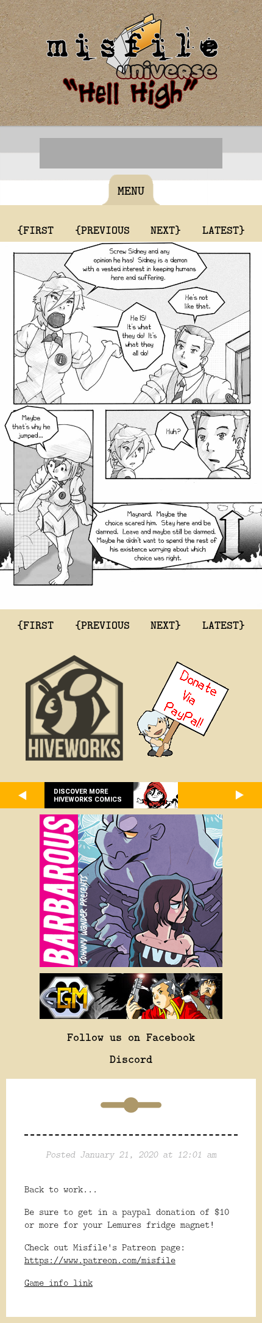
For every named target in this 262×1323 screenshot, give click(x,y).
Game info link (58, 1282)
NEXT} (165, 229)
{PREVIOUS (102, 229)
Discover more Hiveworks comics (88, 795)
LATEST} (223, 229)
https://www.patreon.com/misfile (99, 1259)
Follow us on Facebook (131, 1037)
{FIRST (35, 229)
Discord (131, 1059)
